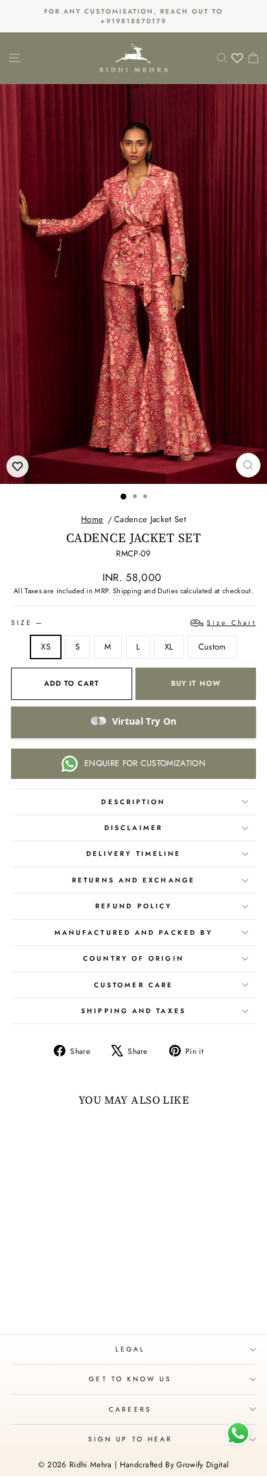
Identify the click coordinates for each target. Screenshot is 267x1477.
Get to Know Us (130, 1379)
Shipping (127, 590)
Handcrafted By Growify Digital (174, 1465)
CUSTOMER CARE (133, 985)
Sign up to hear (130, 1439)
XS (46, 646)
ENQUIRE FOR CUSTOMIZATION (144, 763)
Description (133, 802)
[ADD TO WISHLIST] (17, 466)
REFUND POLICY (133, 906)
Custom (212, 646)
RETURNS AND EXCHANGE (133, 880)
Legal (130, 1349)
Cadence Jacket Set (150, 519)
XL (169, 646)
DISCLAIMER (133, 828)
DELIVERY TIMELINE (133, 854)
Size (133, 623)
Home (92, 519)
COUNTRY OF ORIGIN (133, 958)
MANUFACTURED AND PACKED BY (133, 932)
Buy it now (195, 683)
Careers (130, 1409)
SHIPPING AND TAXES (133, 1011)
